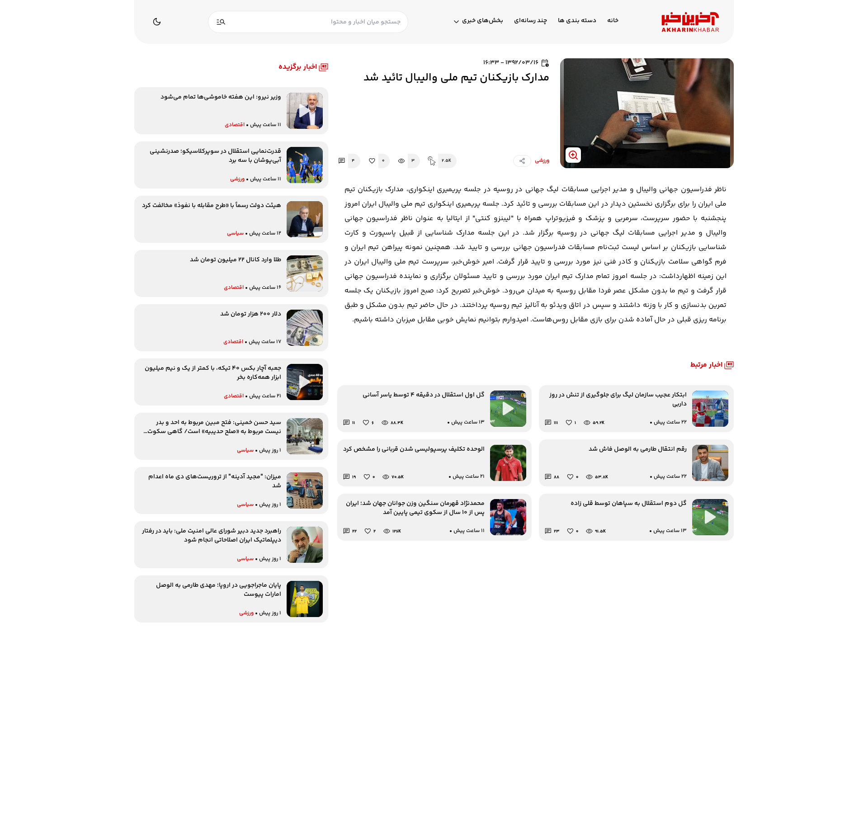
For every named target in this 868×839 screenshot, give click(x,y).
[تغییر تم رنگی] (157, 22)
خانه (612, 21)
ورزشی (542, 161)
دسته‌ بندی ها (577, 21)
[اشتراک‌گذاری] (522, 161)
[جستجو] (221, 22)
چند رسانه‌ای (530, 21)
